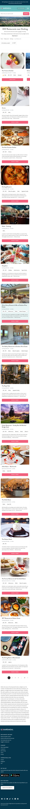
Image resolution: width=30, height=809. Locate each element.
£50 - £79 (10, 75)
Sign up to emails (7, 787)
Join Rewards (21, 8)
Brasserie (16, 431)
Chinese (9, 151)
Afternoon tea (10, 311)
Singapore (3, 761)
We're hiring (3, 750)
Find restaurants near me (6, 740)
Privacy (2, 754)
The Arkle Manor (6, 500)
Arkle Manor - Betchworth (9, 467)
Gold (5, 75)
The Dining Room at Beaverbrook (11, 658)
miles (19, 31)
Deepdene (5, 266)
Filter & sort (6, 43)
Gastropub (19, 75)
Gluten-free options (11, 191)
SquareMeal (6, 8)
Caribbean (10, 270)
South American (17, 270)
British (15, 75)
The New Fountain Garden (9, 147)
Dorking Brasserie (7, 187)
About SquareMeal (4, 747)
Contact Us (3, 749)
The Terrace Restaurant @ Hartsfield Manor (14, 579)
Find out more (16, 118)
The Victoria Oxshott (7, 71)
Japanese (10, 662)
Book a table (15, 122)
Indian (18, 191)
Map (15, 43)
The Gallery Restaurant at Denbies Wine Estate (14, 346)
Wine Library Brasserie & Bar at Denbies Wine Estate (14, 306)
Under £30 (9, 471)
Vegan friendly (24, 270)
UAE (1, 763)
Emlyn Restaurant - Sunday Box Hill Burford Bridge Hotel (14, 426)
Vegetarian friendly (24, 191)
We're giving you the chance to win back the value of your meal (15, 2)
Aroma (4, 108)
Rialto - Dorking (6, 226)
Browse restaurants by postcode (7, 738)
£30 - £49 (4, 151)
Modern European (22, 311)
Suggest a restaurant (5, 742)
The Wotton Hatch (7, 539)
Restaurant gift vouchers (6, 736)
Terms (2, 752)
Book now (12, 79)
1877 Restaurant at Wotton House (11, 618)
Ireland (2, 759)
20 (24, 677)
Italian (9, 112)
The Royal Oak (6, 386)
